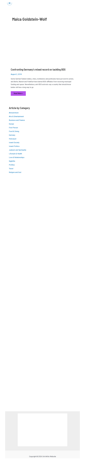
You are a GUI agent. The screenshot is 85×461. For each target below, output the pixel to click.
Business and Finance (17, 120)
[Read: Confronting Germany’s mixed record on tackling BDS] (42, 47)
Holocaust (12, 139)
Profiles (12, 165)
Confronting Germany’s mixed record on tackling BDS (38, 69)
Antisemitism (14, 113)
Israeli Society (14, 143)
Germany (12, 135)
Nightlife (12, 161)
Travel (11, 169)
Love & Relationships (16, 157)
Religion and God (15, 172)
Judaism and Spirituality (17, 150)
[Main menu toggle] (9, 3)
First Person (13, 128)
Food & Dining (14, 131)
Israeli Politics (14, 146)
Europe (11, 124)
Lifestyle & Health (15, 154)
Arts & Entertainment (16, 116)
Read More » (18, 94)
